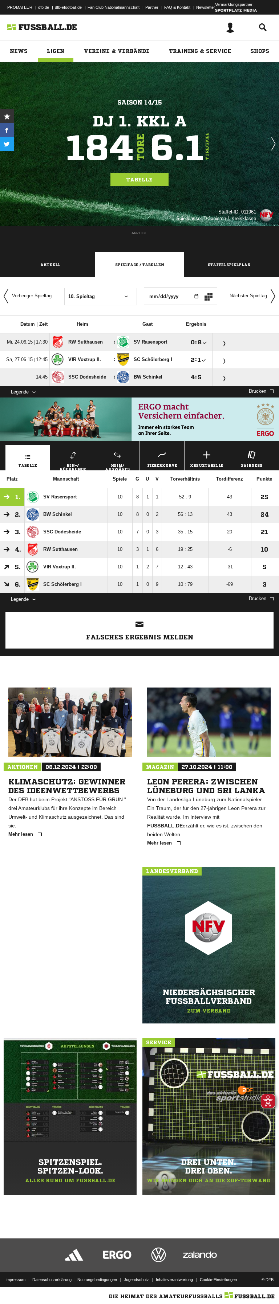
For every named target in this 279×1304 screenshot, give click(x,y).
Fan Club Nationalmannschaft (114, 7)
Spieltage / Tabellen (139, 264)
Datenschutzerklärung (52, 1279)
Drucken (257, 391)
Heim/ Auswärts (117, 466)
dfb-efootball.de (68, 7)
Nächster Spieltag (248, 295)
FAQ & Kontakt (177, 7)
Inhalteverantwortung (174, 1279)
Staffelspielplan (229, 264)
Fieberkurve (162, 465)
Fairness (251, 465)
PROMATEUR (19, 7)
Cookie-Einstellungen (218, 1279)
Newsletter (205, 7)
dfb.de (43, 7)
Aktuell (50, 264)
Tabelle (139, 179)
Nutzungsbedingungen (97, 1279)
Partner (151, 7)
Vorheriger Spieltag (32, 295)
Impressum (15, 1279)
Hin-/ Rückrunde (73, 466)
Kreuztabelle (206, 465)
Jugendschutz (136, 1279)
